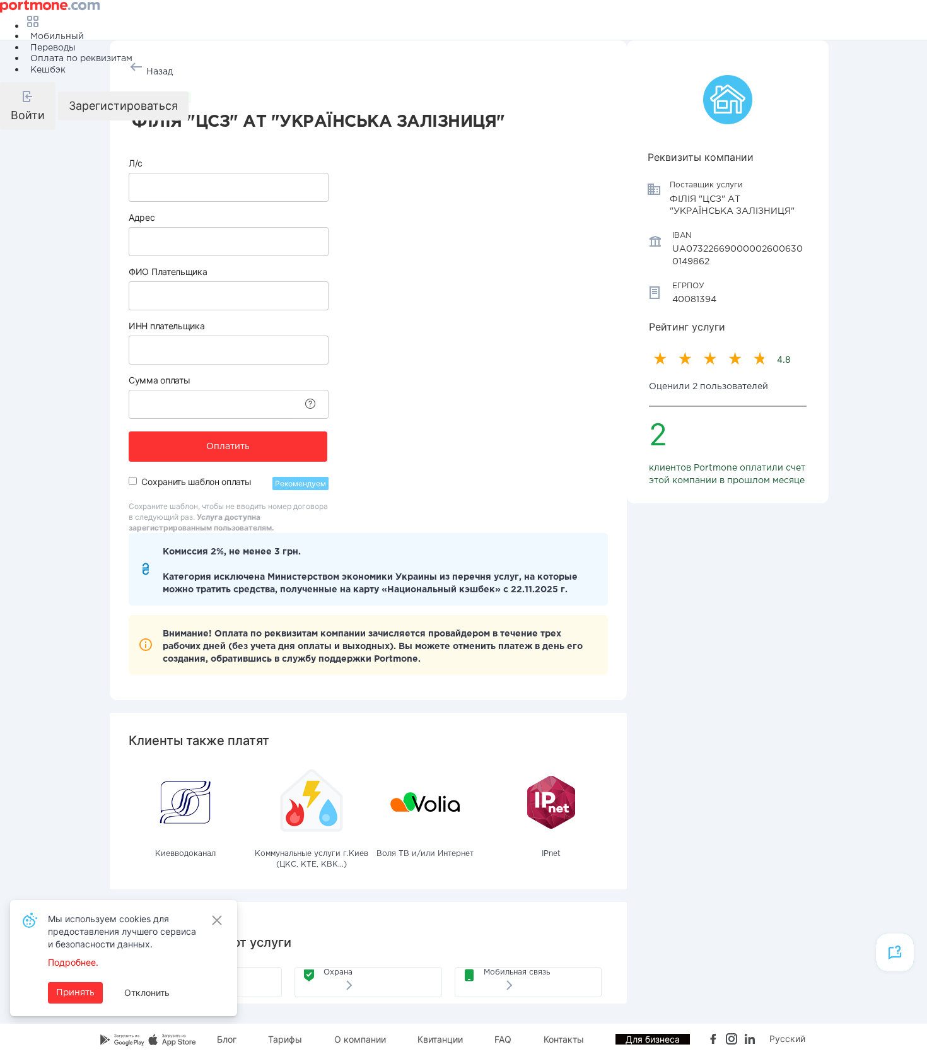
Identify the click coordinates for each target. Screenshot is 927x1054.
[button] (27, 106)
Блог (226, 1039)
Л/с (136, 163)
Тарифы (285, 1039)
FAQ (502, 1039)
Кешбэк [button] (48, 70)
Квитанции (440, 1039)
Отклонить (147, 992)
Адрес (142, 217)
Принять (75, 993)
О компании (360, 1039)
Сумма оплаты (159, 380)
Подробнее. (73, 962)
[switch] (133, 481)
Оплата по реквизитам (81, 58)
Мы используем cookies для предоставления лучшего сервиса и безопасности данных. (122, 931)
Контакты (564, 1039)
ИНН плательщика (167, 325)
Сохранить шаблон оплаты (196, 481)
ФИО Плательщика (168, 271)
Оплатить (228, 446)
